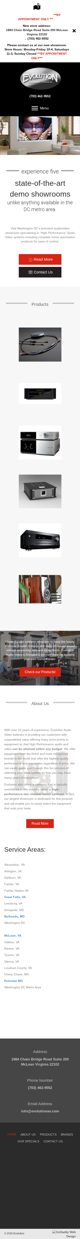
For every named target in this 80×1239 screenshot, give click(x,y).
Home (11, 1134)
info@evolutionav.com (40, 1111)
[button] (40, 259)
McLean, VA (12, 935)
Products (48, 1134)
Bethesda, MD (14, 916)
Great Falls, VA (15, 897)
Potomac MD (13, 981)
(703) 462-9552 (40, 96)
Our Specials (28, 1141)
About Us (28, 1134)
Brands (67, 1134)
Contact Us (53, 1141)
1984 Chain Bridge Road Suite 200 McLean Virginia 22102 (37, 32)
